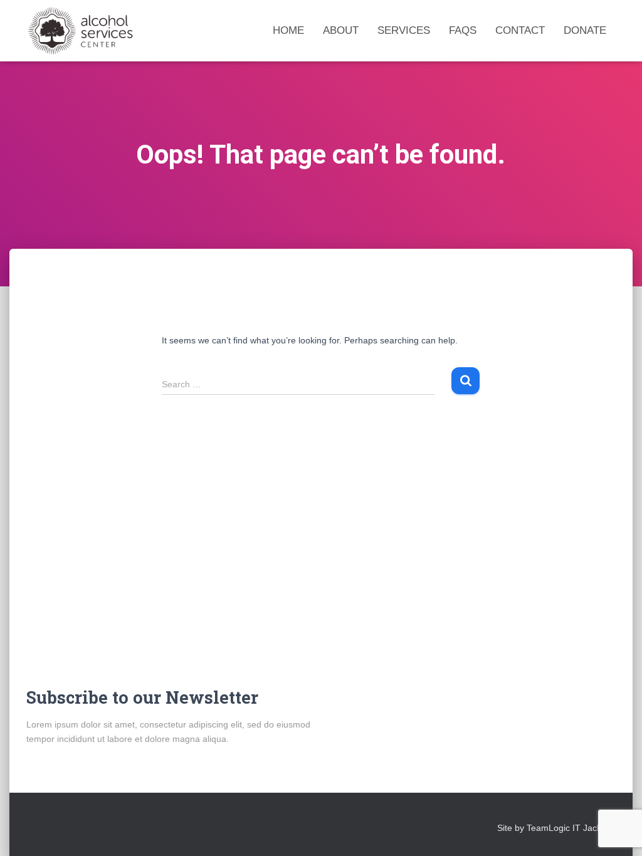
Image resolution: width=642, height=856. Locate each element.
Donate (585, 30)
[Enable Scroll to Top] (617, 831)
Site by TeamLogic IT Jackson (556, 828)
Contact (520, 30)
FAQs (462, 30)
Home (288, 30)
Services (403, 30)
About (341, 30)
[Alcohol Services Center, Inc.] (100, 30)
